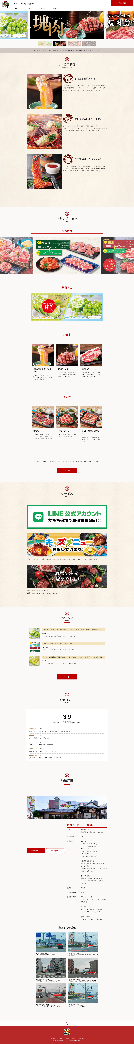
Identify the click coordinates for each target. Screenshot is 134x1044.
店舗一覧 (67, 1038)
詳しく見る (67, 471)
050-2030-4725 (86, 837)
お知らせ (74, 1038)
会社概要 (81, 1038)
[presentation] (28, 28)
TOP (67, 1024)
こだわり (52, 1038)
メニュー (59, 1038)
